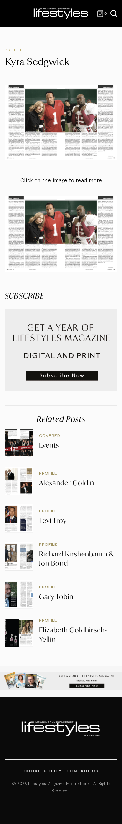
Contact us (82, 770)
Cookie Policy (42, 770)
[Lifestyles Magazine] (61, 13)
